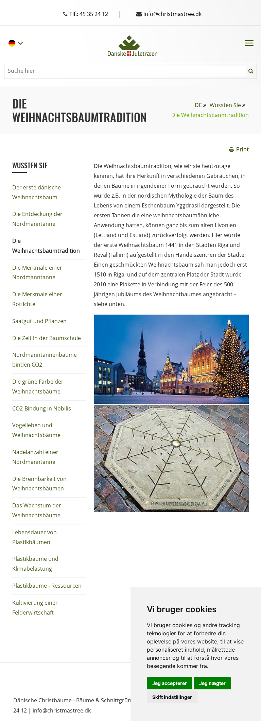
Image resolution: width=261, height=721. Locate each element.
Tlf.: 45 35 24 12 (95, 14)
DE (198, 105)
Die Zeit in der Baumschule (46, 338)
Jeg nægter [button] (212, 683)
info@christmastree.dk (172, 14)
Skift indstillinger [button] (172, 697)
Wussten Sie (225, 105)
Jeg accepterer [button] (169, 683)
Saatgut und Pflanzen (39, 321)
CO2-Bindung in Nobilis (41, 408)
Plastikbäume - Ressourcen (47, 585)
